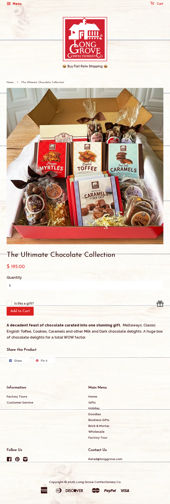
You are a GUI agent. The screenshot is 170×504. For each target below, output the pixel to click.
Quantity (14, 277)
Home (10, 82)
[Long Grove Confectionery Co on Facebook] (9, 460)
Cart (159, 4)
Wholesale (96, 431)
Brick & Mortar (98, 426)
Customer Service (20, 402)
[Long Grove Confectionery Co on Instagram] (25, 460)
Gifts (92, 402)
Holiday (94, 408)
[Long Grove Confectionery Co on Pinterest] (17, 460)
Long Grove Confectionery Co (98, 482)
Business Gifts (98, 420)
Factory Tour (97, 437)
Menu (16, 4)
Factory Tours (17, 396)
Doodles (94, 414)
